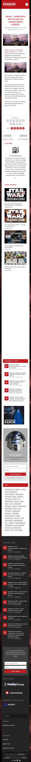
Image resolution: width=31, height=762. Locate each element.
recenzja (18, 515)
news (19, 508)
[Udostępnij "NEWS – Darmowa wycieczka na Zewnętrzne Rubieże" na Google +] (13, 120)
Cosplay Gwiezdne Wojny (11, 492)
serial (22, 518)
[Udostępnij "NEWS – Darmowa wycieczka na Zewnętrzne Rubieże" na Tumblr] (17, 120)
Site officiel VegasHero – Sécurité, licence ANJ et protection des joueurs (16, 390)
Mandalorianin (8, 508)
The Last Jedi (8, 527)
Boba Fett (17, 489)
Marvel (15, 508)
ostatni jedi (8, 513)
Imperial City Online (8, 748)
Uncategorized (19, 369)
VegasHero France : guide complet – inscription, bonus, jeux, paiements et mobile (17, 398)
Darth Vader (8, 496)
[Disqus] (15, 297)
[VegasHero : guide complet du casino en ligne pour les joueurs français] (7, 382)
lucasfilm (14, 506)
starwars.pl (20, 754)
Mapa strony (6, 744)
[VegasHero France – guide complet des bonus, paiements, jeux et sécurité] (5, 593)
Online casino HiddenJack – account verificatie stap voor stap (18, 624)
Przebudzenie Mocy (9, 515)
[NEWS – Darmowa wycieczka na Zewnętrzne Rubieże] (15, 40)
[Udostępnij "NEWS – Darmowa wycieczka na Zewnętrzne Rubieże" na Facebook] (7, 120)
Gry (8, 29)
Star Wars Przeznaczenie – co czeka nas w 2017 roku (15, 225)
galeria (15, 499)
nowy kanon (8, 511)
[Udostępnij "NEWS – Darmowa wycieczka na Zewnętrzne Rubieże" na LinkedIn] (23, 120)
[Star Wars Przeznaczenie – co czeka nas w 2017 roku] (15, 215)
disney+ (14, 496)
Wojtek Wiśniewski (13, 27)
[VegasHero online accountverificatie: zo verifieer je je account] (7, 366)
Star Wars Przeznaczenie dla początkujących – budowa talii (14, 204)
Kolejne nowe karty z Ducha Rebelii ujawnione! (15, 267)
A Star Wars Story (9, 489)
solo (6, 523)
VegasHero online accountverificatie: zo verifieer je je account (17, 366)
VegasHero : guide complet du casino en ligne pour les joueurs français (17, 382)
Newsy (12, 29)
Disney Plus (20, 496)
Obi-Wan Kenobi (16, 511)
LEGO (11, 504)
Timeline (5, 739)
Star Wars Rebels (9, 525)
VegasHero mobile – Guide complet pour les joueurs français (17, 602)
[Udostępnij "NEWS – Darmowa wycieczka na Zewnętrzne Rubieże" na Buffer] (10, 123)
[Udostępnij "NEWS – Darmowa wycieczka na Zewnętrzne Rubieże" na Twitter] (10, 120)
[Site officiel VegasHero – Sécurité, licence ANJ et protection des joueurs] (7, 390)
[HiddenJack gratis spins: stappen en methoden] (5, 617)
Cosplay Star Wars (9, 494)
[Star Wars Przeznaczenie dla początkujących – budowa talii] (15, 194)
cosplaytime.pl (19, 494)
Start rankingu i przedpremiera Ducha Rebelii (14, 246)
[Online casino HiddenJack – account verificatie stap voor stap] (5, 625)
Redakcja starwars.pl (9, 725)
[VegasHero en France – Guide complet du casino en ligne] (5, 610)
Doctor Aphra (8, 499)
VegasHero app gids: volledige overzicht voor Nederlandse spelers (17, 374)
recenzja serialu (9, 518)
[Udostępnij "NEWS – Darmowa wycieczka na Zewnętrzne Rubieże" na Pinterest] (20, 120)
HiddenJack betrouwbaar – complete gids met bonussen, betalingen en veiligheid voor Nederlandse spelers (16, 634)
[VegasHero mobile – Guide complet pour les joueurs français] (5, 602)
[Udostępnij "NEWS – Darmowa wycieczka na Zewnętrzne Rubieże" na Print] (20, 123)
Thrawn (7, 530)
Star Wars (11, 523)
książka (7, 504)
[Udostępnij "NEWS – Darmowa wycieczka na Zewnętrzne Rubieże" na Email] (17, 123)
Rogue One (16, 518)
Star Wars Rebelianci (20, 523)
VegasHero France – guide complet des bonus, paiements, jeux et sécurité (17, 593)
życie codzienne (18, 530)
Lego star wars (17, 504)
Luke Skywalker (22, 506)
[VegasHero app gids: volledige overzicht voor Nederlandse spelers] (7, 374)
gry (19, 499)
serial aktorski (8, 520)
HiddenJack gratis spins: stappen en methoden (18, 617)
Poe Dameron (15, 513)
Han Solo (16, 501)
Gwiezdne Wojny (9, 501)
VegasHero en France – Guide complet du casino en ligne (16, 609)
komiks (21, 501)
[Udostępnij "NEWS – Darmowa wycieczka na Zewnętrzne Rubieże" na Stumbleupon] (13, 123)
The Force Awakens (19, 525)
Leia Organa (8, 506)
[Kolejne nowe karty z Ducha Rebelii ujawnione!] (15, 258)
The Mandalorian (16, 527)
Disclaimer (7, 758)
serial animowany (18, 520)
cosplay (24, 489)
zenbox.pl (24, 758)
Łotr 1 (11, 530)
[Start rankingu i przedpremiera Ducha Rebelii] (15, 237)
